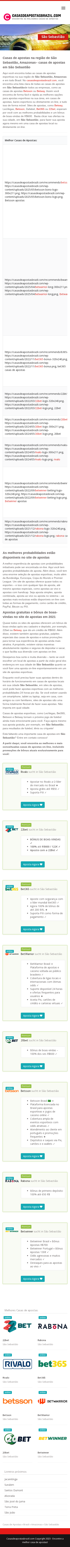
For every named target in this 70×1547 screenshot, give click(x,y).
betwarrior (41, 287)
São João (9, 1512)
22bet (52, 109)
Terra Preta (11, 1507)
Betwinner (11, 501)
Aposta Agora (31, 804)
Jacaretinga (10, 1479)
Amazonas (36, 1524)
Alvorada (9, 1496)
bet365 (39, 359)
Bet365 (40, 109)
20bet (64, 419)
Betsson (27, 91)
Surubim (9, 1484)
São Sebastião (47, 772)
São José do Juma (14, 1501)
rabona (39, 528)
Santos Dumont (13, 1490)
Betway (41, 91)
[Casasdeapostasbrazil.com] (32, 17)
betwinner (41, 490)
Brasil (26, 1524)
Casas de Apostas (12, 1524)
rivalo (38, 452)
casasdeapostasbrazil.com (42, 80)
